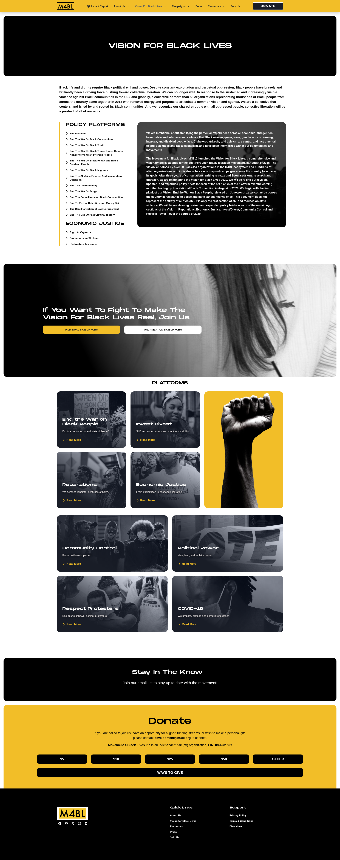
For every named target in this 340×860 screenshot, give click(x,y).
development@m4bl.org (172, 738)
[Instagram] (79, 824)
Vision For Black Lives (148, 6)
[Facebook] (60, 824)
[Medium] (86, 824)
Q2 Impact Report (97, 6)
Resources (214, 6)
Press (199, 6)
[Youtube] (66, 824)
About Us (119, 6)
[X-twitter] (73, 824)
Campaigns (179, 6)
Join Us (235, 6)
